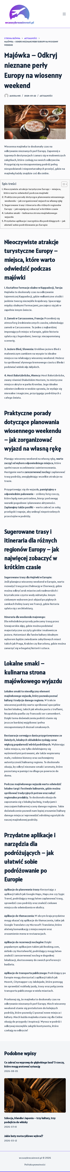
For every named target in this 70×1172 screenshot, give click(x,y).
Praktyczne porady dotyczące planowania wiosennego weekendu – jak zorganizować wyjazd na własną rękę (34, 199)
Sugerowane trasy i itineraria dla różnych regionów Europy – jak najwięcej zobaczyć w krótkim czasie (32, 207)
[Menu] (64, 14)
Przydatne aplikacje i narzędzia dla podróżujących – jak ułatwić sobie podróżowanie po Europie (34, 222)
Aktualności (46, 95)
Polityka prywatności (34, 1164)
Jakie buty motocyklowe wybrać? (23, 1136)
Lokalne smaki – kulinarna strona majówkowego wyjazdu (31, 215)
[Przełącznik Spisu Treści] (62, 184)
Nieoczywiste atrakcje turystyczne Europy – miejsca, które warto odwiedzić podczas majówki (32, 191)
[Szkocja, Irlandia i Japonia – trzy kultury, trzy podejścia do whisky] (35, 1095)
